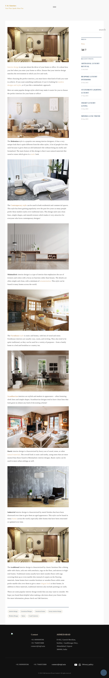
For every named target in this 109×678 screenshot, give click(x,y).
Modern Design (13, 616)
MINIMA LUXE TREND (90, 116)
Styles (23, 616)
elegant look (45, 584)
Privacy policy (87, 664)
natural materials (13, 455)
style (17, 336)
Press (83, 44)
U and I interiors (33, 616)
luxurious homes (40, 611)
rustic (33, 154)
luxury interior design (55, 611)
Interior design (13, 67)
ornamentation (45, 281)
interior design (13, 611)
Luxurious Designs (26, 611)
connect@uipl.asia (38, 646)
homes (14, 519)
